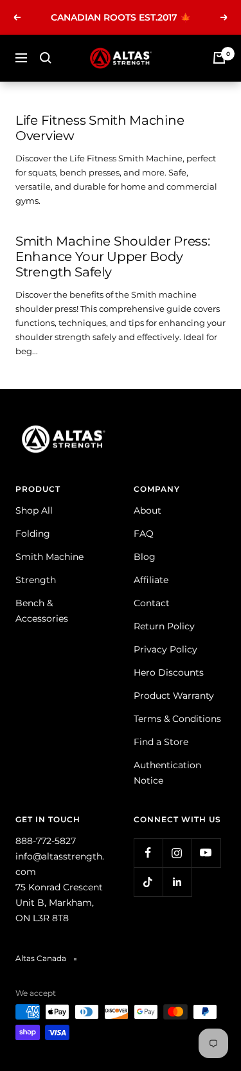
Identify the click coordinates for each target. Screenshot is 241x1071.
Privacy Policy (165, 649)
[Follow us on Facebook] (148, 852)
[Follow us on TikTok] (148, 881)
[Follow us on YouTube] (206, 852)
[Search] (45, 58)
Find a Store (161, 742)
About (147, 510)
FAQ (144, 533)
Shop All (34, 510)
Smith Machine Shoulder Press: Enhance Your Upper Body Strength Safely (112, 256)
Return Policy (164, 626)
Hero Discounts (169, 672)
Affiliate (151, 580)
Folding (32, 533)
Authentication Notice (167, 772)
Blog (145, 556)
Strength (35, 580)
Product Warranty (174, 695)
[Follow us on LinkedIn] (177, 881)
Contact (152, 603)
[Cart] (219, 58)
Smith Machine (49, 556)
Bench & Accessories (41, 610)
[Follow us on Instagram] (177, 852)
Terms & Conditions (177, 718)
